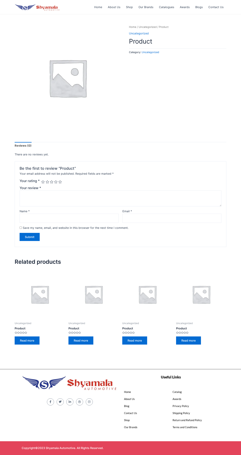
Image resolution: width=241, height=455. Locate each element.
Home (98, 7)
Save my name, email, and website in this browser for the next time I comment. (75, 228)
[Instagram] (89, 401)
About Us (114, 7)
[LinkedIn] (69, 401)
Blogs (199, 7)
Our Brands (145, 7)
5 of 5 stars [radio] (60, 181)
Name (25, 211)
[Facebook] (50, 401)
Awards (185, 7)
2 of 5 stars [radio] (47, 181)
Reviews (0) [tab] (23, 145)
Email (127, 211)
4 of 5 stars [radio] (56, 181)
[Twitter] (60, 401)
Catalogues (166, 7)
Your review (30, 188)
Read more (27, 340)
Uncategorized (148, 27)
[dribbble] (79, 401)
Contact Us (216, 7)
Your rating (30, 181)
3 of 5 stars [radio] (51, 181)
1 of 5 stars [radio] (43, 181)
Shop (129, 7)
